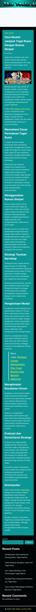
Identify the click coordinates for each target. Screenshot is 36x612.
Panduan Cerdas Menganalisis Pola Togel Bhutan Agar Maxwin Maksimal (18, 368)
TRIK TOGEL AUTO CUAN (21, 609)
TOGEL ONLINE (9, 33)
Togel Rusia (25, 490)
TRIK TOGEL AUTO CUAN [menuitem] (20, 109)
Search (5, 539)
